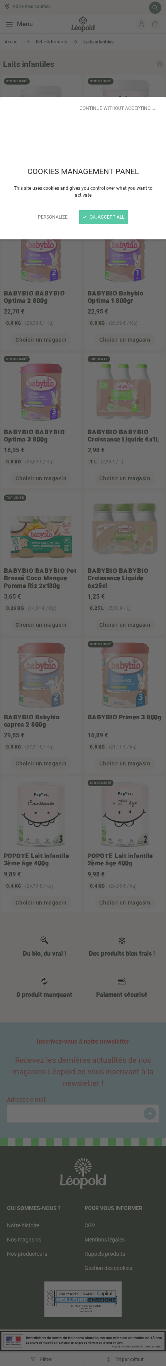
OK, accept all (106, 217)
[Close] (83, 683)
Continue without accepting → (118, 108)
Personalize (53, 217)
